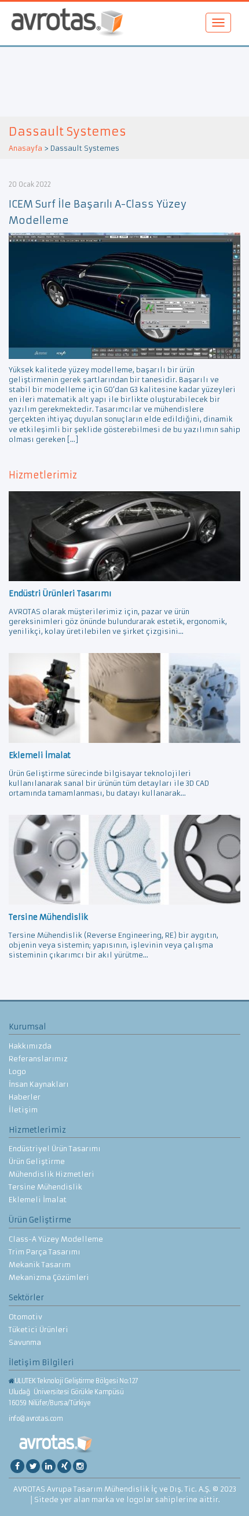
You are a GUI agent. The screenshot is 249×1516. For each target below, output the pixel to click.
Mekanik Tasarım (40, 1264)
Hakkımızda (30, 1046)
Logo (17, 1071)
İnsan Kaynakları (39, 1084)
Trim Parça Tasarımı (44, 1251)
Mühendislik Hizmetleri (51, 1174)
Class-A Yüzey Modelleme (56, 1239)
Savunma (25, 1342)
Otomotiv (25, 1316)
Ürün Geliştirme (37, 1161)
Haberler (25, 1097)
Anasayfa (25, 148)
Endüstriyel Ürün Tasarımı (55, 1148)
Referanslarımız (38, 1058)
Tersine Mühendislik (45, 1187)
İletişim (23, 1109)
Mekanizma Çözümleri (49, 1277)
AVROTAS (67, 23)
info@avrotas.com (36, 1419)
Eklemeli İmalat (38, 1199)
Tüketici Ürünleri (38, 1329)
